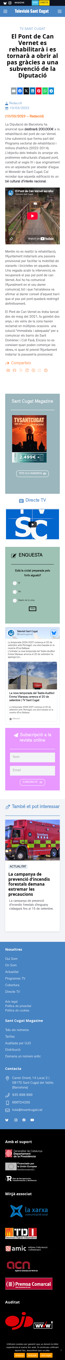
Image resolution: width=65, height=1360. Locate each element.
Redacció (15, 103)
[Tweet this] (26, 90)
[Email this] (14, 90)
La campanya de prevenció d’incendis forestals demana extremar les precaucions (29, 884)
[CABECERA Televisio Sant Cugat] (32, 11)
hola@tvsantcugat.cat (27, 1110)
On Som (11, 965)
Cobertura (12, 985)
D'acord (19, 1355)
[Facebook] (24, 1120)
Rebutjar (32, 1355)
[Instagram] (16, 1120)
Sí (19, 583)
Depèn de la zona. (26, 600)
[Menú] (5, 11)
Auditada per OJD (18, 1043)
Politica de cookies (17, 1010)
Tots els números (17, 1030)
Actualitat (18, 866)
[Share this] (20, 90)
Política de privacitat (18, 1006)
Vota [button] (33, 609)
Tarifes (10, 1037)
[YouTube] (32, 1120)
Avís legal (11, 1002)
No (19, 592)
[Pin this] (38, 90)
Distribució (12, 1050)
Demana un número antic (23, 1056)
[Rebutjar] (61, 1350)
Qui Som (11, 959)
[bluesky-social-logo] (5, 3)
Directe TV (12, 992)
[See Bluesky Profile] (53, 633)
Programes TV (15, 979)
